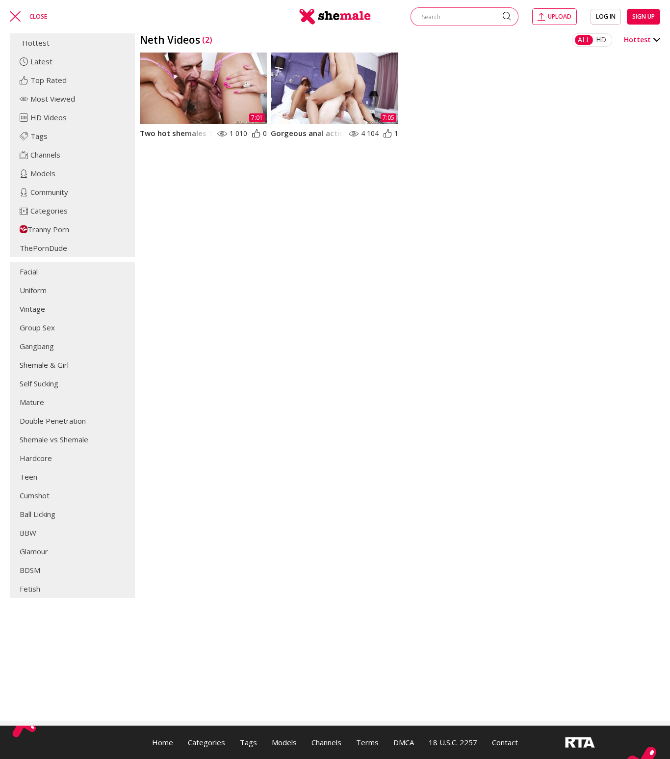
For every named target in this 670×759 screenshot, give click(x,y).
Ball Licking (37, 514)
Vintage (32, 309)
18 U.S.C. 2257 (453, 742)
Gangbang (37, 346)
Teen (28, 477)
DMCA (403, 742)
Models (284, 742)
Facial (29, 271)
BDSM (30, 570)
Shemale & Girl (44, 365)
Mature (32, 402)
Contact (505, 742)
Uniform (33, 290)
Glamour (34, 551)
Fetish (30, 589)
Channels (326, 742)
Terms (367, 742)
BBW (28, 533)
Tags (248, 742)
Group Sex (37, 327)
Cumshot (35, 495)
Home (162, 742)
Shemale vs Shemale (54, 439)
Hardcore (36, 458)
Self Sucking (39, 383)
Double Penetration (53, 421)
